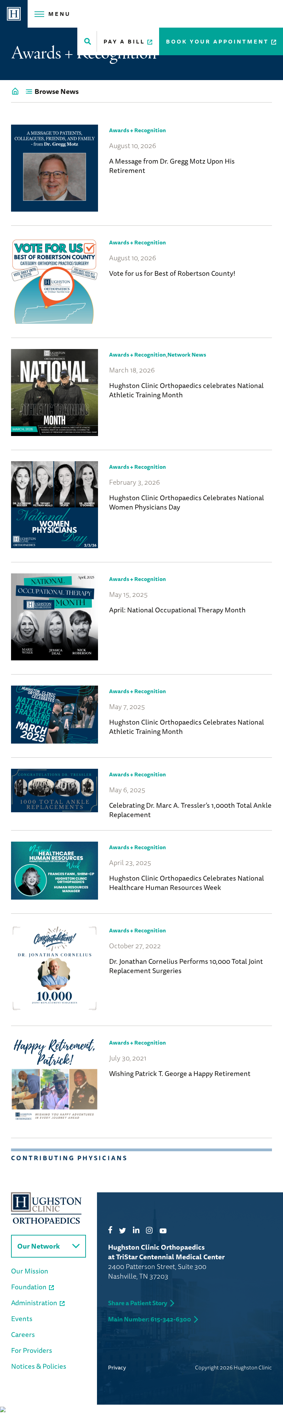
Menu (59, 13)
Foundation (29, 1286)
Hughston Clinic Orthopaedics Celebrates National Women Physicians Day (186, 502)
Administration (34, 1302)
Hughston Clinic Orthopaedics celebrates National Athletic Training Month (186, 390)
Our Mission (29, 1271)
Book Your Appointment (217, 41)
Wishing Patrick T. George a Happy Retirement (180, 1073)
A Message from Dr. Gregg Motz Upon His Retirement (172, 166)
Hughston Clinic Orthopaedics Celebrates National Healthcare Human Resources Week (186, 883)
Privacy (117, 1367)
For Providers (31, 1350)
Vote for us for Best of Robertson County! (172, 273)
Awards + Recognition (137, 130)
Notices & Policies (38, 1366)
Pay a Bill (124, 41)
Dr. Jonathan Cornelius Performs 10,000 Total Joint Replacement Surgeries (186, 966)
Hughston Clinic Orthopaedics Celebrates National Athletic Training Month (186, 727)
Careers (23, 1334)
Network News (186, 354)
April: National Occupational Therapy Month (177, 609)
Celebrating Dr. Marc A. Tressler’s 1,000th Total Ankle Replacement (190, 810)
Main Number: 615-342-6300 (149, 1319)
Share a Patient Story (137, 1303)
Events (21, 1318)
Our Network (38, 1246)
